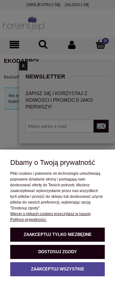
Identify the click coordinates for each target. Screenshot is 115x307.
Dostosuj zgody (57, 251)
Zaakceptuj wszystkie (57, 269)
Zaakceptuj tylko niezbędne (58, 234)
